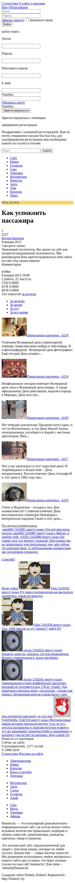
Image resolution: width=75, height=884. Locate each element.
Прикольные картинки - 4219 (47, 376)
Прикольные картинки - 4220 (47, 418)
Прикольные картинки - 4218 (47, 335)
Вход (5, 7)
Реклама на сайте (31, 753)
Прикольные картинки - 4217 (47, 459)
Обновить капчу (13, 102)
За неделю (17, 301)
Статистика (10, 3)
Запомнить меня (40, 20)
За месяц (16, 305)
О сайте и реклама (32, 3)
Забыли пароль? (13, 20)
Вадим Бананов (13, 238)
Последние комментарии (19, 525)
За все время (19, 312)
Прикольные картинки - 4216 (47, 500)
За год (14, 308)
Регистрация (19, 7)
